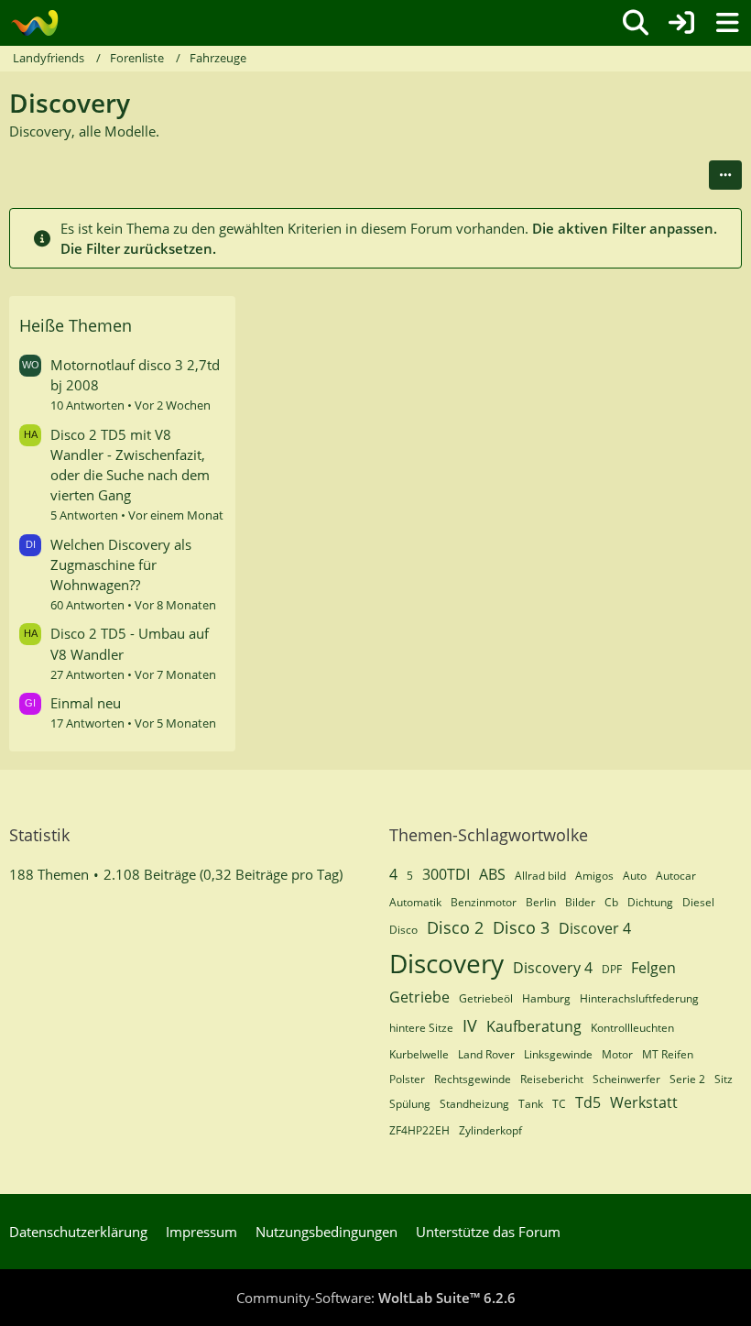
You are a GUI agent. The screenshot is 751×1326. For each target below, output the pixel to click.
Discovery (446, 963)
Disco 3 (521, 927)
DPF (612, 969)
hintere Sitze (421, 1028)
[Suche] (635, 23)
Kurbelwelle (419, 1054)
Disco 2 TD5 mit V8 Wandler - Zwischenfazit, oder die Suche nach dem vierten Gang (130, 465)
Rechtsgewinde (472, 1079)
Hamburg (546, 998)
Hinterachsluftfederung (639, 998)
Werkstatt (644, 1102)
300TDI (446, 874)
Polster (407, 1079)
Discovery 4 (553, 968)
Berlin (541, 902)
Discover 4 (595, 928)
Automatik (415, 902)
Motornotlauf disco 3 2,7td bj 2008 (135, 375)
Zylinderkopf (490, 1130)
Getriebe (419, 997)
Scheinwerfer (626, 1079)
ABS (492, 874)
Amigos (594, 875)
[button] (725, 175)
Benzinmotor (484, 902)
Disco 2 (455, 927)
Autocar (676, 875)
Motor (617, 1054)
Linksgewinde (558, 1054)
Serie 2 (687, 1079)
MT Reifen (667, 1054)
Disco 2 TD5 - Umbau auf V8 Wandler (129, 643)
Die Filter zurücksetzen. (138, 248)
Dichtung (650, 902)
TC (559, 1104)
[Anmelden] (681, 23)
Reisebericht (551, 1079)
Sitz (723, 1079)
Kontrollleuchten (632, 1028)
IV (470, 1025)
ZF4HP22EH (419, 1130)
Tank (530, 1104)
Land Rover (486, 1054)
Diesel (698, 902)
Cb (611, 902)
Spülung (409, 1104)
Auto (635, 875)
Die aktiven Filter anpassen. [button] (624, 228)
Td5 (588, 1102)
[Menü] (727, 23)
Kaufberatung (534, 1026)
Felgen (653, 968)
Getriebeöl (486, 998)
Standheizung (474, 1104)
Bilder (580, 902)
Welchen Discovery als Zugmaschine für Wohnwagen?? (120, 564)
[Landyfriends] (34, 23)
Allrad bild (540, 875)
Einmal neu (85, 703)
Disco (403, 929)
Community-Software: (376, 1297)
